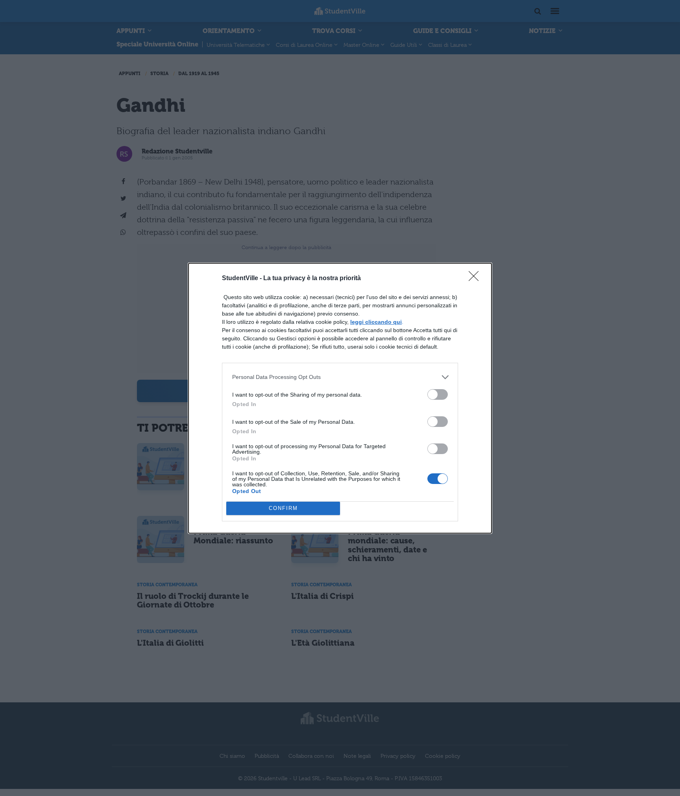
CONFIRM (283, 508)
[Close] (476, 278)
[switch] (437, 394)
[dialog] (340, 398)
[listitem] (340, 377)
